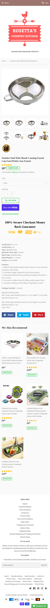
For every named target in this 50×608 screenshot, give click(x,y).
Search (25, 504)
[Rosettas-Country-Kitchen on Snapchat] (46, 589)
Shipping (15, 172)
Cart (46, 3)
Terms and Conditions (25, 519)
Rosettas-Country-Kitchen (19, 595)
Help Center (25, 522)
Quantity (5, 189)
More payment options (10, 214)
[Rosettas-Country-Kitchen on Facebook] (34, 589)
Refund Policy (25, 537)
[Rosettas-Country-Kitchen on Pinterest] (38, 589)
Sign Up (44, 565)
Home (4, 61)
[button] (7, 165)
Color (4, 178)
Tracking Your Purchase (25, 525)
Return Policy (25, 528)
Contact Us (25, 513)
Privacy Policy (25, 516)
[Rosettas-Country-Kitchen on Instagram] (42, 589)
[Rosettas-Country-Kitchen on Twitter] (30, 589)
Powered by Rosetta (36, 595)
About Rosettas (25, 510)
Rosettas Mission (25, 507)
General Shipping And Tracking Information (25, 534)
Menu (7, 3)
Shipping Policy (25, 531)
